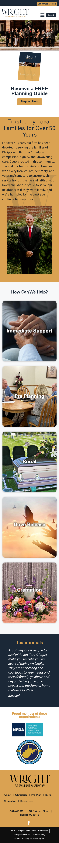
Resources (26, 801)
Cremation (29, 590)
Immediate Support (29, 331)
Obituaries (21, 795)
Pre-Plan (36, 795)
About (7, 795)
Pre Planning (29, 396)
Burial (29, 462)
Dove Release (29, 525)
